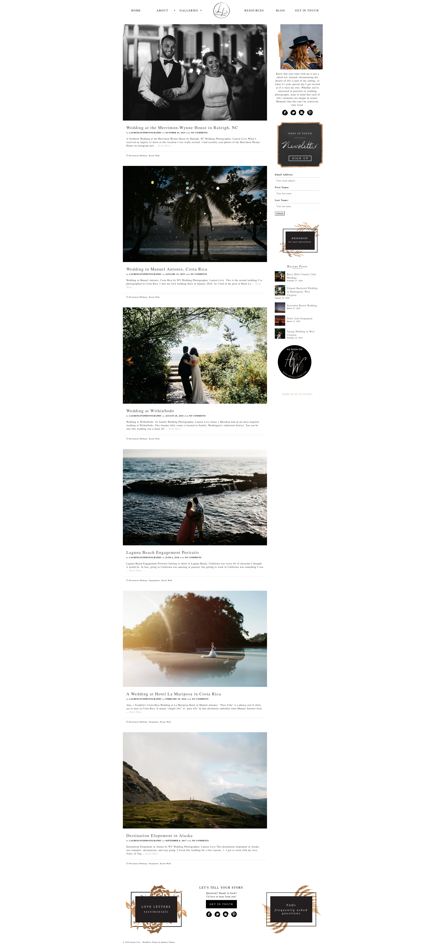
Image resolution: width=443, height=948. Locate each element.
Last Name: (282, 200)
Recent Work (154, 155)
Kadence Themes (168, 942)
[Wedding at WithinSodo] (195, 355)
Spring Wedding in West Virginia (301, 333)
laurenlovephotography (145, 132)
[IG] (301, 112)
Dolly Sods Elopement (300, 318)
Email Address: (284, 174)
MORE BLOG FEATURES (297, 394)
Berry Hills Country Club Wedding (301, 276)
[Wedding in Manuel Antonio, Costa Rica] (195, 213)
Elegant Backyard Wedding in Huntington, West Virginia (302, 291)
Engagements (154, 580)
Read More (164, 145)
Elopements (154, 722)
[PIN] (310, 112)
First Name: (282, 187)
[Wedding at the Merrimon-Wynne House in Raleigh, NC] (195, 72)
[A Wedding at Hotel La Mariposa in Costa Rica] (195, 638)
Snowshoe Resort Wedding (302, 305)
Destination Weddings (138, 155)
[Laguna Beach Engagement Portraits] (195, 496)
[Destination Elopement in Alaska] (195, 780)
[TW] (293, 112)
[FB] (285, 112)
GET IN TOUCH (221, 904)
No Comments (199, 132)
